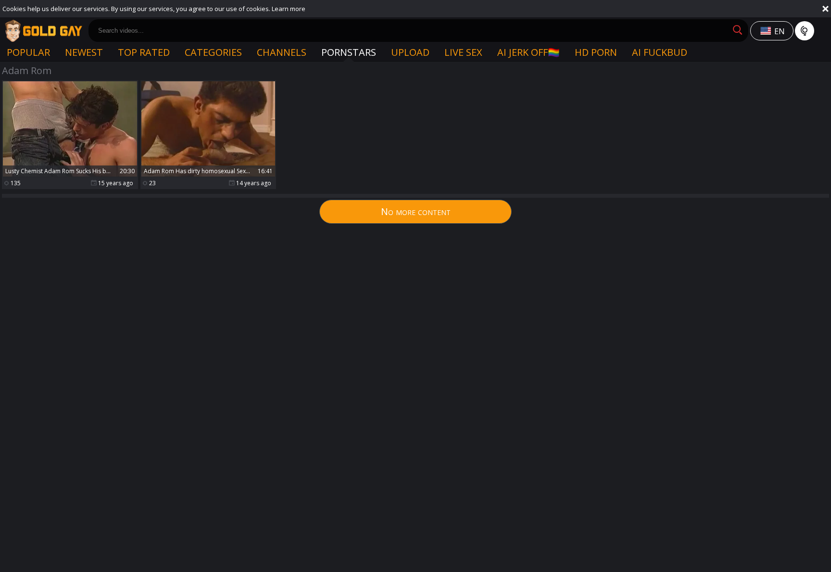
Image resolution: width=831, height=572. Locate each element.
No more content (416, 211)
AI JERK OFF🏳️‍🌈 (528, 52)
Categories (213, 52)
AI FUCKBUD (659, 52)
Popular (28, 52)
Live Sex (463, 52)
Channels (281, 52)
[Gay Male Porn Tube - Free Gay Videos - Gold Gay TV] (43, 30)
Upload (410, 52)
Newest (84, 52)
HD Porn (596, 52)
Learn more (288, 8)
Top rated (144, 52)
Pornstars (348, 52)
